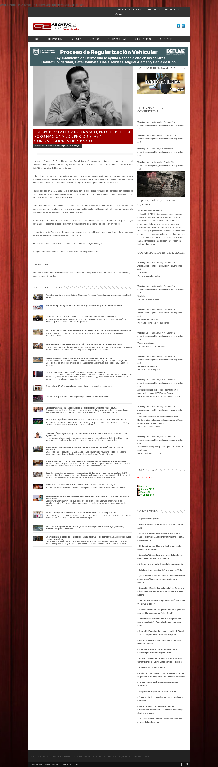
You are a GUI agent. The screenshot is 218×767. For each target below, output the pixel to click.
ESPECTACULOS (143, 39)
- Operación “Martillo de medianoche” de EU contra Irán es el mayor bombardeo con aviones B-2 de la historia (160, 591)
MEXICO (94, 39)
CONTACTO (166, 39)
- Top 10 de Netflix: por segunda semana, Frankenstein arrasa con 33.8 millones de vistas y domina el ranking (160, 709)
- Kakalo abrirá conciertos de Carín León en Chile (159, 570)
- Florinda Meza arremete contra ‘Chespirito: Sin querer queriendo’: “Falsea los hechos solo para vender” (159, 622)
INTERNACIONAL (116, 39)
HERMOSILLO (56, 39)
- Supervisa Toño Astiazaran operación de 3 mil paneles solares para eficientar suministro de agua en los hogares (160, 536)
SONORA (76, 39)
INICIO (36, 39)
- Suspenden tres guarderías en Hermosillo (156, 691)
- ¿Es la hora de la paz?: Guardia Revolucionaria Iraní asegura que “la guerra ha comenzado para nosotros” (161, 579)
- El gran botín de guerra (148, 519)
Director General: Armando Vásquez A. (147, 12)
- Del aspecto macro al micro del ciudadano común (160, 564)
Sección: (72, 146)
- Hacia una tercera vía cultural (151, 667)
